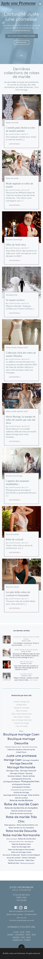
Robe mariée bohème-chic (27, 825)
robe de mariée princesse (21, 811)
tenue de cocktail (14, 858)
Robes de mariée (12, 122)
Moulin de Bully (29, 776)
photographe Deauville (21, 784)
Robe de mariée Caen (21, 804)
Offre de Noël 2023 (26, 662)
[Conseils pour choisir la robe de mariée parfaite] (21, 110)
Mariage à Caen (12, 771)
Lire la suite (27, 645)
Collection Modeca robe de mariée (21, 749)
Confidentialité (31, 914)
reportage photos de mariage (15, 795)
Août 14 (27, 359)
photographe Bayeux (11, 781)
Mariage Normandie (21, 767)
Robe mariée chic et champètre (21, 828)
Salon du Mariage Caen (21, 847)
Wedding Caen (13, 863)
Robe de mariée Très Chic (21, 819)
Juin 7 (26, 599)
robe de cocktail (21, 798)
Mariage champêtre (31, 760)
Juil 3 (26, 487)
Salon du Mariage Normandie (21, 720)
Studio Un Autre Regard (30, 855)
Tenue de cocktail (12, 534)
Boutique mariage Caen (22, 702)
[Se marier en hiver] (21, 282)
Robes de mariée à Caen (16, 841)
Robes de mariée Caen (27, 839)
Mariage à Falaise (17, 773)
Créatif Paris (21, 752)
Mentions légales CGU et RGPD (21, 911)
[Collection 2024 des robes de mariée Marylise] (21, 335)
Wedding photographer (27, 863)
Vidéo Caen (29, 860)
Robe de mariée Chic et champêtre (21, 808)
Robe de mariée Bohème (21, 801)
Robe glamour (10, 825)
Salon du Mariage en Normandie (21, 849)
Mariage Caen (13, 760)
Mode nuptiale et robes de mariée (26, 650)
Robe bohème (33, 795)
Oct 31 (26, 303)
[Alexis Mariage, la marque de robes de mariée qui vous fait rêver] (21, 399)
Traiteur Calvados (29, 858)
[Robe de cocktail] (21, 522)
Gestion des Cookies (14, 914)
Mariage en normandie (21, 708)
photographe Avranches (21, 779)
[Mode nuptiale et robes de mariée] (21, 166)
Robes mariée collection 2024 (17, 347)
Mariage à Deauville (28, 771)
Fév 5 (26, 134)
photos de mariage (21, 792)
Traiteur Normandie (16, 860)
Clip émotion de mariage (29, 747)
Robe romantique (12, 839)
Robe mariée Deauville (21, 831)
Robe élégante (29, 841)
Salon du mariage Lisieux (21, 852)
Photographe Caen (30, 782)
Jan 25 (26, 190)
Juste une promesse (21, 756)
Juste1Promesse (14, 134)
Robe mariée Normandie (21, 835)
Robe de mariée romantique (21, 813)
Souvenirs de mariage (14, 239)
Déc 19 (26, 248)
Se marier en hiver (26, 674)
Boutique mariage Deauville (21, 741)
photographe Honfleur (21, 787)
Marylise (29, 773)
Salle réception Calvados (21, 717)
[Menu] (40, 4)
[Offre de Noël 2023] (21, 227)
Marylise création (15, 776)
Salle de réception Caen (21, 844)
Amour (21, 731)
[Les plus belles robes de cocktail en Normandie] (21, 574)
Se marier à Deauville (11, 855)
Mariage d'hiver (11, 295)
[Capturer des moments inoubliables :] (21, 463)
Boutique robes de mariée (13, 747)
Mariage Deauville (21, 763)
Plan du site (21, 918)
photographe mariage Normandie (21, 789)
